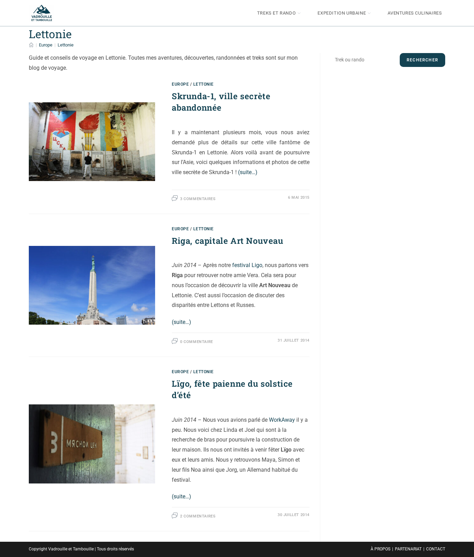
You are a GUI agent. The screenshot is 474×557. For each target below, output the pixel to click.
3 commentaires (197, 199)
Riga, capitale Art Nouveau (227, 240)
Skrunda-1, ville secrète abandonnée (221, 102)
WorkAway (282, 420)
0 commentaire (196, 342)
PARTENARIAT (408, 549)
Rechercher (422, 60)
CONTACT (435, 549)
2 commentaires (197, 516)
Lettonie (66, 45)
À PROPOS (380, 549)
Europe (180, 84)
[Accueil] (31, 45)
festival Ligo (247, 265)
